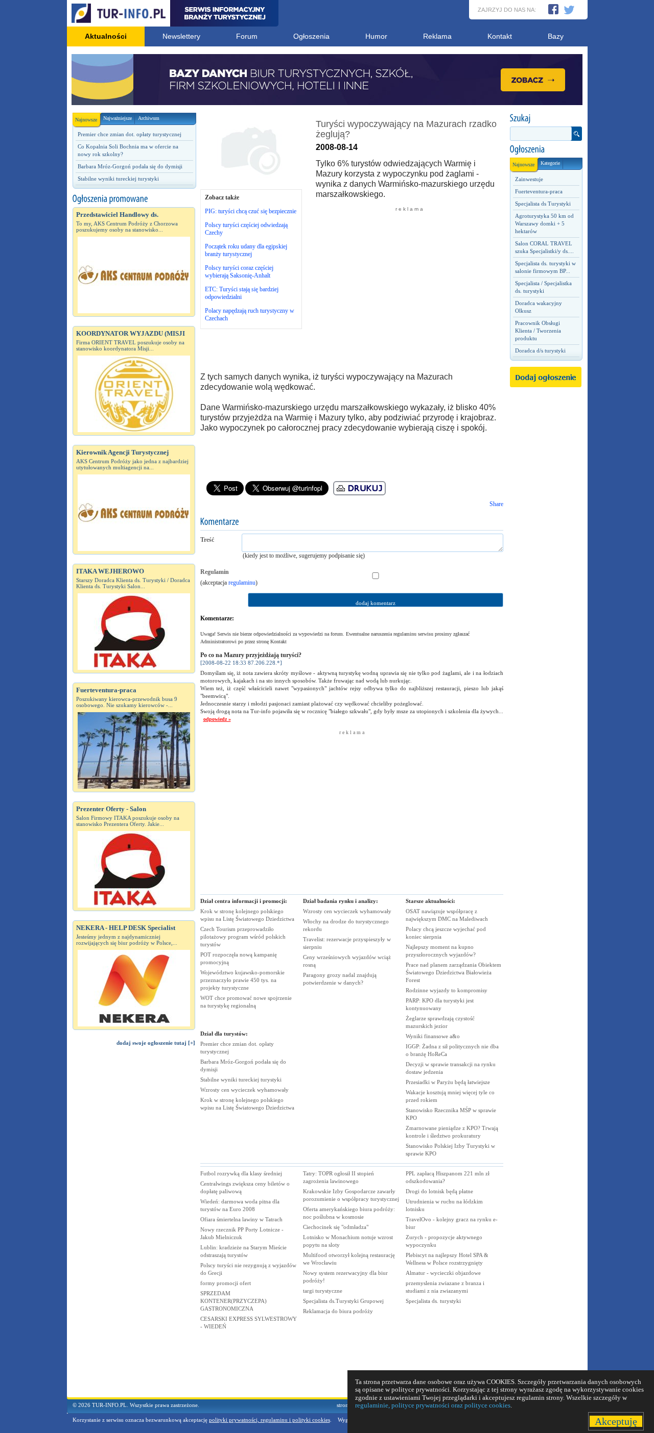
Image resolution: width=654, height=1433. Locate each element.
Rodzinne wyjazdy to (446, 990)
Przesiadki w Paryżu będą (448, 1082)
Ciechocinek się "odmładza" (335, 1227)
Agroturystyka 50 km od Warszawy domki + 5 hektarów (544, 223)
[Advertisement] (134, 1226)
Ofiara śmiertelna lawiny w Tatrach (241, 1219)
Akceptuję (616, 1421)
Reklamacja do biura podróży (338, 1311)
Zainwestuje (529, 179)
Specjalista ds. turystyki (433, 1301)
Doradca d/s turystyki (540, 350)
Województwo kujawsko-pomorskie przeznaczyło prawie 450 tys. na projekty (242, 980)
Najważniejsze (117, 118)
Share (496, 504)
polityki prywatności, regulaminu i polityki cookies (269, 1420)
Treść (207, 539)
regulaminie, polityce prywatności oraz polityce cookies (432, 1405)
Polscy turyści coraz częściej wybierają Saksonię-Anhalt (239, 271)
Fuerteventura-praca (539, 191)
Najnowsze (86, 119)
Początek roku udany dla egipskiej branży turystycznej (246, 250)
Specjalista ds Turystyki (543, 203)
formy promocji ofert (225, 1283)
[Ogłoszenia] (545, 149)
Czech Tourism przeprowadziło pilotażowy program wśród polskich (243, 936)
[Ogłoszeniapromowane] (134, 199)
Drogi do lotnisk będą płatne (439, 1191)
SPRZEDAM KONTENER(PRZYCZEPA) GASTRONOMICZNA (233, 1301)
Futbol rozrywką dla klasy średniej (241, 1173)
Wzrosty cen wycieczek (244, 1090)
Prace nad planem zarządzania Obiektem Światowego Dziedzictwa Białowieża (453, 972)
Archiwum (148, 118)
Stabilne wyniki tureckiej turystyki (118, 178)
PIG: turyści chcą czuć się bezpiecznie (250, 211)
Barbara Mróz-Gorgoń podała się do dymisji (130, 166)
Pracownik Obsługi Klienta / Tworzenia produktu (538, 330)
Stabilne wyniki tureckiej (241, 1079)
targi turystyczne (322, 1291)
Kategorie (550, 163)
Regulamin (214, 571)
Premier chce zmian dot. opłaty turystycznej (129, 134)
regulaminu (241, 582)
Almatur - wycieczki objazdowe (443, 1273)
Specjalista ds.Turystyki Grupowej (343, 1301)
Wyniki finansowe (433, 1036)
